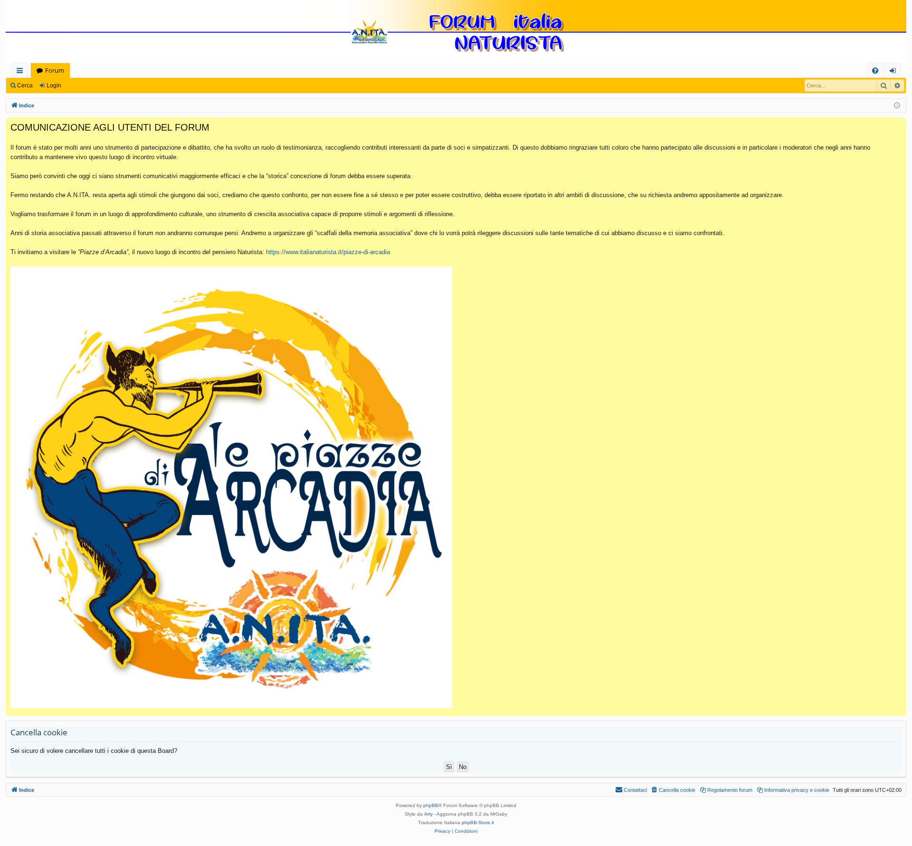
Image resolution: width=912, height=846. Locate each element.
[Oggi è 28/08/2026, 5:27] (897, 105)
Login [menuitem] (894, 72)
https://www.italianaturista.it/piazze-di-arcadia (328, 252)
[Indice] (456, 32)
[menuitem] (875, 70)
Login (54, 85)
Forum (54, 70)
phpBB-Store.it (478, 822)
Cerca (25, 85)
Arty (428, 814)
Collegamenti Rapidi (21, 72)
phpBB (430, 805)
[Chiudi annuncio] (899, 125)
